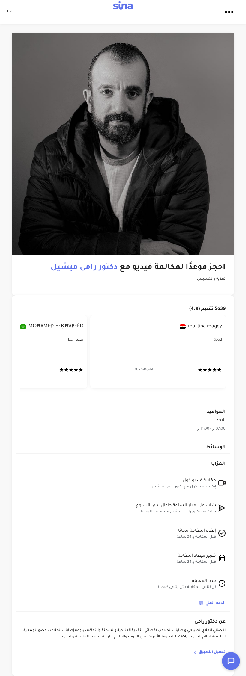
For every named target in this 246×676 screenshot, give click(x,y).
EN (9, 12)
